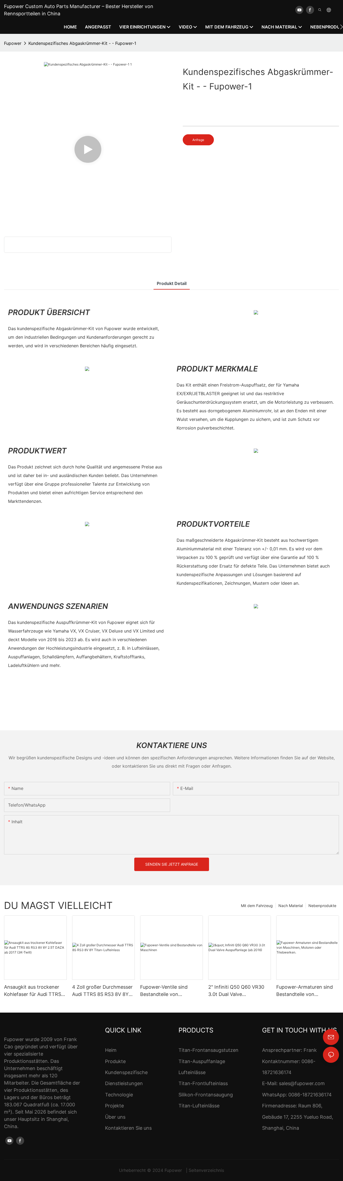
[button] (341, 26)
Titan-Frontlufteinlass (203, 1083)
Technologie (119, 1094)
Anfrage (198, 140)
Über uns (115, 1117)
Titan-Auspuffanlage (201, 1061)
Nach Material (290, 905)
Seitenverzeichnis (206, 1170)
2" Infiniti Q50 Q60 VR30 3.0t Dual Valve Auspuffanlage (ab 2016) (236, 991)
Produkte (115, 1061)
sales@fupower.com (302, 1083)
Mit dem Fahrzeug (257, 905)
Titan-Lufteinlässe (198, 1105)
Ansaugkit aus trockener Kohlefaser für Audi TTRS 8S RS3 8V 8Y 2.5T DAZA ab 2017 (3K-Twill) (32, 991)
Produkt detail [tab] (172, 283)
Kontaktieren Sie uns (128, 1128)
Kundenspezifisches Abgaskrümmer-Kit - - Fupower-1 (82, 43)
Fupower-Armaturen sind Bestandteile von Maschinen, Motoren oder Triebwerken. (305, 991)
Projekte (114, 1105)
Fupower (12, 43)
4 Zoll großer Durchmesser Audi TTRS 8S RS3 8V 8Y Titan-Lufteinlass (102, 991)
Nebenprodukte (322, 905)
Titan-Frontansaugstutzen (208, 1050)
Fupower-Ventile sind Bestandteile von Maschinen (164, 991)
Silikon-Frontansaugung (205, 1094)
